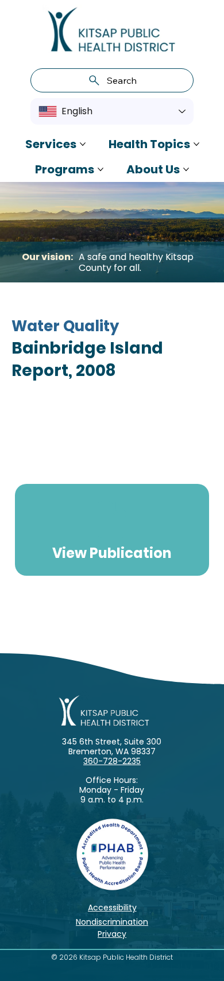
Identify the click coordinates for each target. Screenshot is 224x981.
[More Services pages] (83, 144)
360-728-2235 (112, 761)
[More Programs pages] (100, 169)
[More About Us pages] (186, 169)
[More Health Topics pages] (196, 144)
